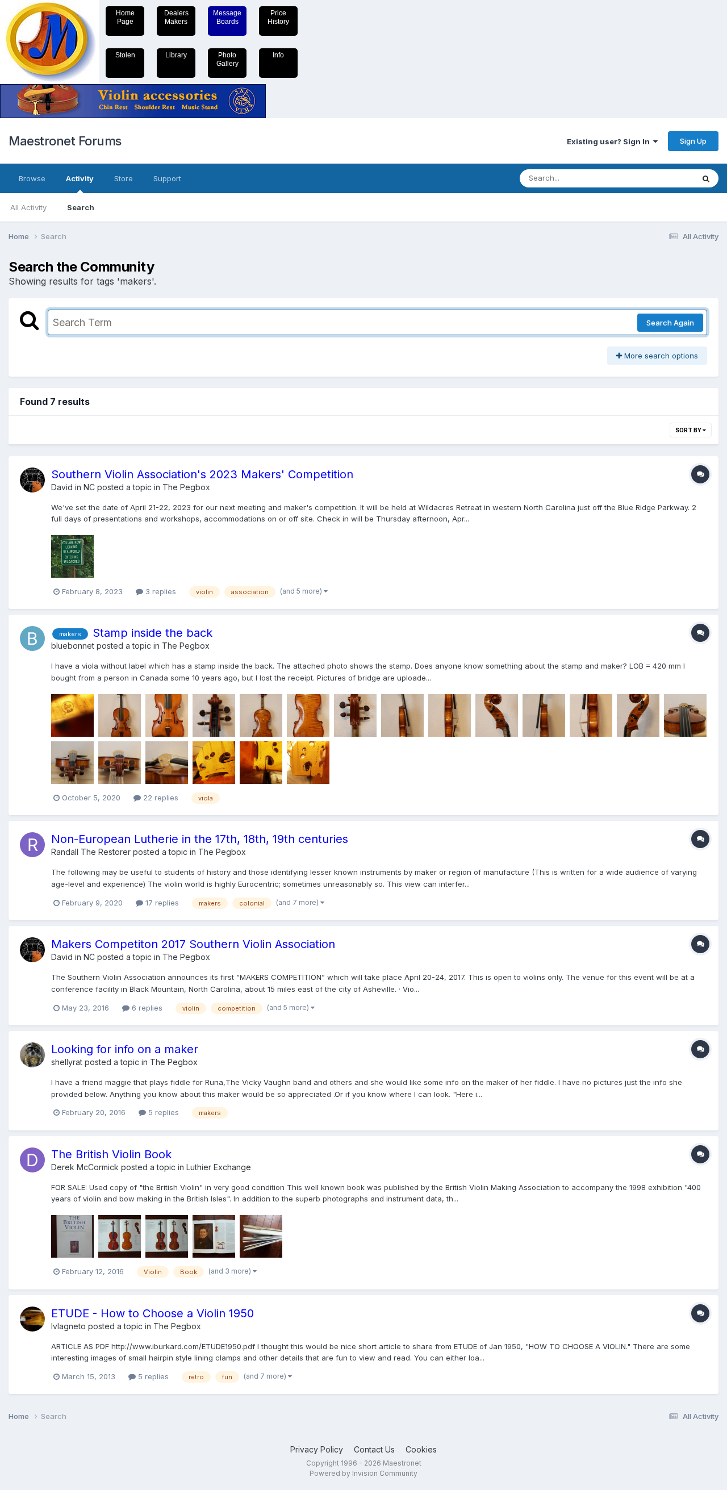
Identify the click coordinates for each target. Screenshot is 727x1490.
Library (176, 55)
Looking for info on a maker (124, 1049)
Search (80, 207)
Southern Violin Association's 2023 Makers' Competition (202, 474)
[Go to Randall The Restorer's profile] (32, 844)
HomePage (125, 17)
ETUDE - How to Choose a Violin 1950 (152, 1313)
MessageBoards (227, 17)
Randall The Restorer (91, 852)
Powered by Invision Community (363, 1473)
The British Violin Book (111, 1154)
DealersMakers (176, 17)
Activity (80, 178)
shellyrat (66, 1062)
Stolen (125, 55)
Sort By (689, 430)
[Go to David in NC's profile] (32, 480)
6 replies (145, 1007)
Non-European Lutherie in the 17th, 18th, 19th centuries (199, 839)
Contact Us (374, 1449)
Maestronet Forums (65, 140)
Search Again (670, 322)
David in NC (73, 487)
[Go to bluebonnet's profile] (32, 638)
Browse (32, 178)
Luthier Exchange (218, 1167)
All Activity (28, 207)
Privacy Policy (316, 1449)
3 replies (159, 591)
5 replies (162, 1112)
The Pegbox (186, 487)
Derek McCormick (85, 1167)
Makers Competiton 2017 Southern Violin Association (193, 944)
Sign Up (693, 140)
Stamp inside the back (152, 633)
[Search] (705, 178)
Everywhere (658, 178)
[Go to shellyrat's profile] (32, 1054)
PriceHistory (278, 17)
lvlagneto (68, 1326)
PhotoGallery (227, 59)
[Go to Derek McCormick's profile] (32, 1159)
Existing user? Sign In (610, 141)
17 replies (161, 902)
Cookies (421, 1449)
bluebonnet (72, 645)
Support (167, 178)
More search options (660, 355)
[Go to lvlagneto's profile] (32, 1319)
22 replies (159, 797)
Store (123, 178)
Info (278, 55)
